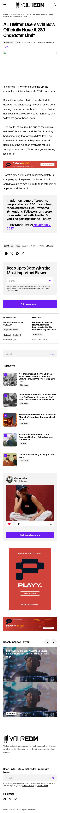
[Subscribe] (50, 281)
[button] (4, 5)
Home (5, 14)
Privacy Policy (39, 288)
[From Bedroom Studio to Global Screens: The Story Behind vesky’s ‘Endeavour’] (10, 439)
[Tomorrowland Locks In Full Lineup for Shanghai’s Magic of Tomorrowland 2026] (10, 420)
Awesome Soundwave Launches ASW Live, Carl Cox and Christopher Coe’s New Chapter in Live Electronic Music (37, 397)
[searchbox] (27, 353)
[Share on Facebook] (6, 253)
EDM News (15, 14)
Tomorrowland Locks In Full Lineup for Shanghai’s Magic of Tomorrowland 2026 (37, 417)
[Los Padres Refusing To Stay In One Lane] (10, 459)
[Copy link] (23, 253)
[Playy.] (30, 624)
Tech (18, 42)
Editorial (7, 335)
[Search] (54, 354)
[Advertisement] (30, 579)
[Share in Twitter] (12, 253)
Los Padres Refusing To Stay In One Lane (36, 455)
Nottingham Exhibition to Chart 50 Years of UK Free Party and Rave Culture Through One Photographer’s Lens (37, 377)
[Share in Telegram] (17, 253)
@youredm (20, 478)
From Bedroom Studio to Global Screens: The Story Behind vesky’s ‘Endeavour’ (35, 437)
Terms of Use (12, 290)
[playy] (30, 164)
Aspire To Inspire (11, 330)
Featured (17, 335)
